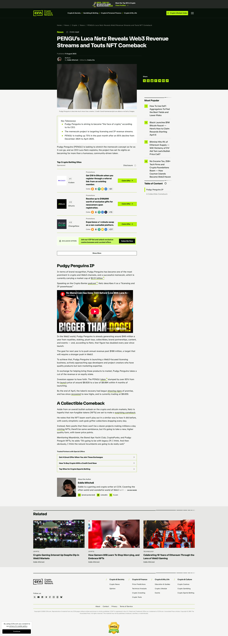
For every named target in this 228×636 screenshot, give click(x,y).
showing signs (115, 391)
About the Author (84, 479)
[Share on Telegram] (159, 80)
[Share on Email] (163, 80)
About (97, 606)
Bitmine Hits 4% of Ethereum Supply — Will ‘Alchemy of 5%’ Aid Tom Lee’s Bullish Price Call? (160, 148)
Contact (106, 606)
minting (61, 429)
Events (157, 593)
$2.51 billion (97, 278)
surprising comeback (125, 412)
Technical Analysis (139, 589)
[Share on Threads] (148, 80)
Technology (148, 551)
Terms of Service (126, 606)
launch (63, 382)
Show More (97, 253)
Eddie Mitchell (72, 60)
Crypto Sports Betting (186, 593)
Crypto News (114, 584)
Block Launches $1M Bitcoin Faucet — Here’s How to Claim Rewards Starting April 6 (160, 128)
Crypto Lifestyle (161, 589)
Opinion (112, 589)
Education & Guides (162, 584)
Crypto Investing (138, 593)
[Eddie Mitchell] (66, 487)
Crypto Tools (137, 597)
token (103, 379)
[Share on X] (144, 80)
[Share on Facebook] (155, 80)
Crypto (74, 25)
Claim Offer (126, 181)
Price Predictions (138, 584)
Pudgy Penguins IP (154, 189)
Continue (16, 631)
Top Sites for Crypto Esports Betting (74, 469)
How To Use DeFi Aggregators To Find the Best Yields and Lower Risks (160, 111)
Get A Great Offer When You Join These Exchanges (81, 457)
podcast (92, 283)
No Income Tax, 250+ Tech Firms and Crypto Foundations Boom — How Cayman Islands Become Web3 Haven (160, 169)
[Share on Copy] (167, 80)
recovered (76, 394)
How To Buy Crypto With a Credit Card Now (78, 463)
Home (59, 25)
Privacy (114, 606)
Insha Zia (91, 60)
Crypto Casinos (183, 584)
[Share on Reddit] (152, 80)
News (66, 25)
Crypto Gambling (184, 589)
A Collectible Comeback (157, 194)
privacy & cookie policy (18, 626)
